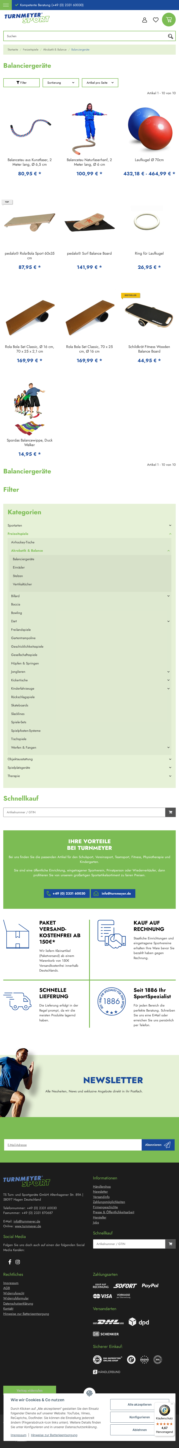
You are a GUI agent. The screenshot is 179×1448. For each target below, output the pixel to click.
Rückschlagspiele (23, 697)
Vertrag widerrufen (30, 1390)
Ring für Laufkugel (149, 253)
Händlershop (102, 1186)
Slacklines (17, 713)
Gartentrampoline (23, 638)
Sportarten (15, 525)
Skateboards (19, 705)
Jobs (96, 1222)
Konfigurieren (139, 1417)
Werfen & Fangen (23, 747)
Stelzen (18, 576)
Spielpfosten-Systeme (26, 730)
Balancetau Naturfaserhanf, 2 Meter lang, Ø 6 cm (89, 162)
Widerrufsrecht (13, 1293)
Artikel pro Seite (97, 82)
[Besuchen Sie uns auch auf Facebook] (10, 1262)
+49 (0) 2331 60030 (69, 893)
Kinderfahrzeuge (22, 688)
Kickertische (19, 680)
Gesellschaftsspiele (24, 654)
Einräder (19, 567)
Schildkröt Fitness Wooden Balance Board (149, 349)
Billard (15, 596)
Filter (23, 82)
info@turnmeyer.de (116, 893)
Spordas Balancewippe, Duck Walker (29, 442)
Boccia (15, 604)
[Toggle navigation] (6, 5)
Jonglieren (18, 671)
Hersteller (99, 1217)
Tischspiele (18, 739)
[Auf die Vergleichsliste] (37, 110)
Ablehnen (140, 1430)
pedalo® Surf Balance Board (89, 253)
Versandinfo (101, 1196)
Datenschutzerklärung (18, 1303)
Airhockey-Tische (22, 542)
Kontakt (8, 1308)
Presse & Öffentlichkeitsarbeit (113, 1212)
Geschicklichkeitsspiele (27, 646)
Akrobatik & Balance (27, 550)
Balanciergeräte (23, 559)
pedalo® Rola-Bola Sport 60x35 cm (30, 256)
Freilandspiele (21, 629)
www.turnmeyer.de (28, 1226)
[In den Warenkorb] (170, 812)
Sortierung (54, 82)
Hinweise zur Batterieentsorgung (54, 1435)
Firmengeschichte (105, 1207)
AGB (6, 1288)
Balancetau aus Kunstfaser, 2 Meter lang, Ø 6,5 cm (30, 162)
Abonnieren (153, 1144)
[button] (144, 19)
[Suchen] (171, 36)
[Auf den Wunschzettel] (48, 110)
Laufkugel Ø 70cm (149, 160)
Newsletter (100, 1191)
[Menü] (172, 1405)
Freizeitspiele (18, 533)
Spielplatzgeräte (19, 767)
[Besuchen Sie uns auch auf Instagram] (18, 1262)
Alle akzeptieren (140, 1404)
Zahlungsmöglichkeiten (109, 1201)
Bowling (16, 612)
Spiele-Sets (18, 722)
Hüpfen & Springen (25, 663)
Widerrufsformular (16, 1298)
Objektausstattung (20, 759)
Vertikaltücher (22, 584)
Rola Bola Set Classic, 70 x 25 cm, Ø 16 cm (89, 349)
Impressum (18, 1435)
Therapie (14, 776)
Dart (14, 621)
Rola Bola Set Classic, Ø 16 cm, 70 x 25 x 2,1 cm (29, 349)
